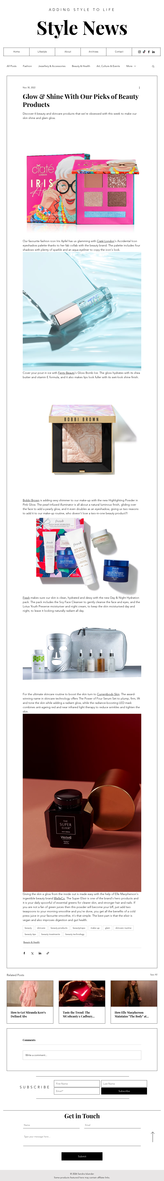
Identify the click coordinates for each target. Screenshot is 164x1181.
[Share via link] (47, 953)
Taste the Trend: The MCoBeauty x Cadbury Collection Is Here (77, 1014)
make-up (95, 927)
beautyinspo (79, 927)
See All (153, 974)
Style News (82, 27)
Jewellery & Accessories (52, 66)
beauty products (59, 927)
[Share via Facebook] (24, 953)
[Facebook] (149, 52)
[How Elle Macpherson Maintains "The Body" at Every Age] (134, 994)
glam (107, 927)
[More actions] (139, 87)
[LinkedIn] (153, 52)
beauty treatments (50, 934)
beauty (28, 927)
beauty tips (30, 934)
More (129, 66)
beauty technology (75, 934)
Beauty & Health (81, 66)
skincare (41, 927)
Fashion (27, 66)
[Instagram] (139, 52)
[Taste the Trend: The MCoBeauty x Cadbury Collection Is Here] (82, 994)
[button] (153, 66)
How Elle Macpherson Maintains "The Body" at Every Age (130, 1014)
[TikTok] (144, 52)
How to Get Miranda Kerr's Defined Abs (28, 1014)
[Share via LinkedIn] (39, 953)
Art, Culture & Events (108, 66)
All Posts (11, 66)
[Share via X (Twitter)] (32, 953)
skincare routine (123, 927)
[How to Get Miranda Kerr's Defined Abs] (30, 994)
